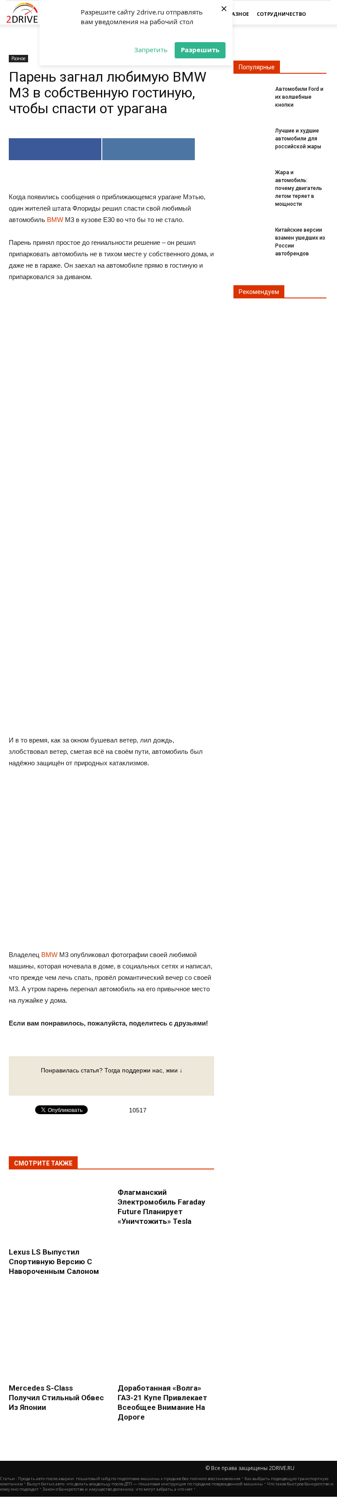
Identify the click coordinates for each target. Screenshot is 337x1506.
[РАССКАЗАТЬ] (148, 149)
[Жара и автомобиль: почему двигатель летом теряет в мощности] (251, 178)
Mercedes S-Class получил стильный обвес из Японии (56, 1398)
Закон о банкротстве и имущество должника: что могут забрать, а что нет (118, 1489)
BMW (55, 219)
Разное (239, 14)
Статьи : (9, 1478)
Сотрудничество (281, 14)
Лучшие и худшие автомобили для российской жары (298, 139)
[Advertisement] (111, 593)
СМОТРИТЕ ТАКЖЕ (43, 1163)
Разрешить (200, 49)
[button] (320, 14)
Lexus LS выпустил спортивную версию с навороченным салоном (54, 1262)
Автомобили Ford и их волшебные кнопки (299, 97)
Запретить (151, 49)
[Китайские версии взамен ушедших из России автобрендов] (251, 235)
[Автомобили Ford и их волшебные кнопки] (251, 94)
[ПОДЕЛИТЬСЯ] (55, 149)
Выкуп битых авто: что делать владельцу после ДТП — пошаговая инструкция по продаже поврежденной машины (145, 1484)
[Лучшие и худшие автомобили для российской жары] (251, 136)
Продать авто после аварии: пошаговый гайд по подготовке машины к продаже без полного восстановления (129, 1478)
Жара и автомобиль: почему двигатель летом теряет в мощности (298, 188)
